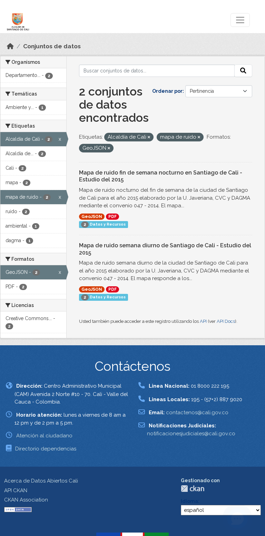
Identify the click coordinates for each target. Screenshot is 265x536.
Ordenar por (167, 91)
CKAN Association (26, 500)
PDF (112, 216)
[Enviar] (243, 70)
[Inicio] (10, 46)
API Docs (226, 321)
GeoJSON (91, 216)
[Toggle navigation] (240, 20)
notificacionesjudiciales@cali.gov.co (191, 433)
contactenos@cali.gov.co (197, 412)
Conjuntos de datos (52, 46)
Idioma (189, 501)
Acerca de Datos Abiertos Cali (41, 481)
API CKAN (15, 490)
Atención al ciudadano (44, 436)
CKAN (192, 488)
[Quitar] (149, 137)
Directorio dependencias (45, 449)
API (203, 321)
